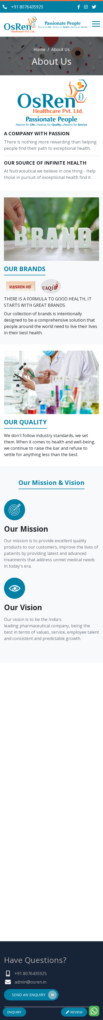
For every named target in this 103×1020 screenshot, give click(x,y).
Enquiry (14, 1012)
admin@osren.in (30, 982)
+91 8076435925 (27, 7)
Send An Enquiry (28, 994)
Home (39, 49)
